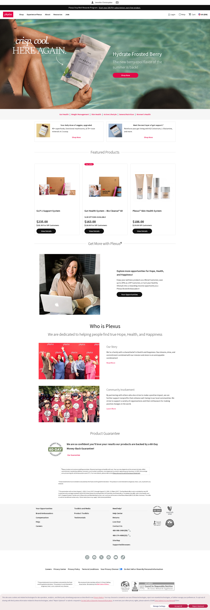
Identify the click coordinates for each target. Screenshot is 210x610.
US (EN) (204, 14)
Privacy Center (60, 569)
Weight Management (80, 114)
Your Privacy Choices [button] (109, 569)
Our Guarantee (73, 455)
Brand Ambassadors (44, 513)
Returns (116, 517)
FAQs (38, 522)
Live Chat (117, 522)
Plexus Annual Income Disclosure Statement (126, 473)
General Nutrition (126, 114)
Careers (39, 526)
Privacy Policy (74, 569)
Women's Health (144, 114)
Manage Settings (159, 606)
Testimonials (79, 517)
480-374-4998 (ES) (120, 535)
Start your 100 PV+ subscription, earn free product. (120, 7)
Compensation (42, 517)
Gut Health (64, 114)
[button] (55, 509)
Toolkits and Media (82, 508)
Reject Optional (198, 606)
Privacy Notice (99, 597)
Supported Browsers (121, 544)
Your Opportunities (129, 294)
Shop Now (125, 75)
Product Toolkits (81, 513)
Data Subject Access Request (165, 600)
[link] (181, 14)
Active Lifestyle (110, 114)
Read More (110, 363)
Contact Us (117, 526)
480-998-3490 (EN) (120, 530)
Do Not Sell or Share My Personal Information (143, 569)
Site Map (116, 540)
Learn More (111, 408)
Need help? (117, 508)
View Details (46, 231)
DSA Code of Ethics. (103, 584)
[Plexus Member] (156, 586)
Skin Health (96, 114)
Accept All (178, 606)
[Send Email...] (117, 3)
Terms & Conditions (90, 569)
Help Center (117, 513)
